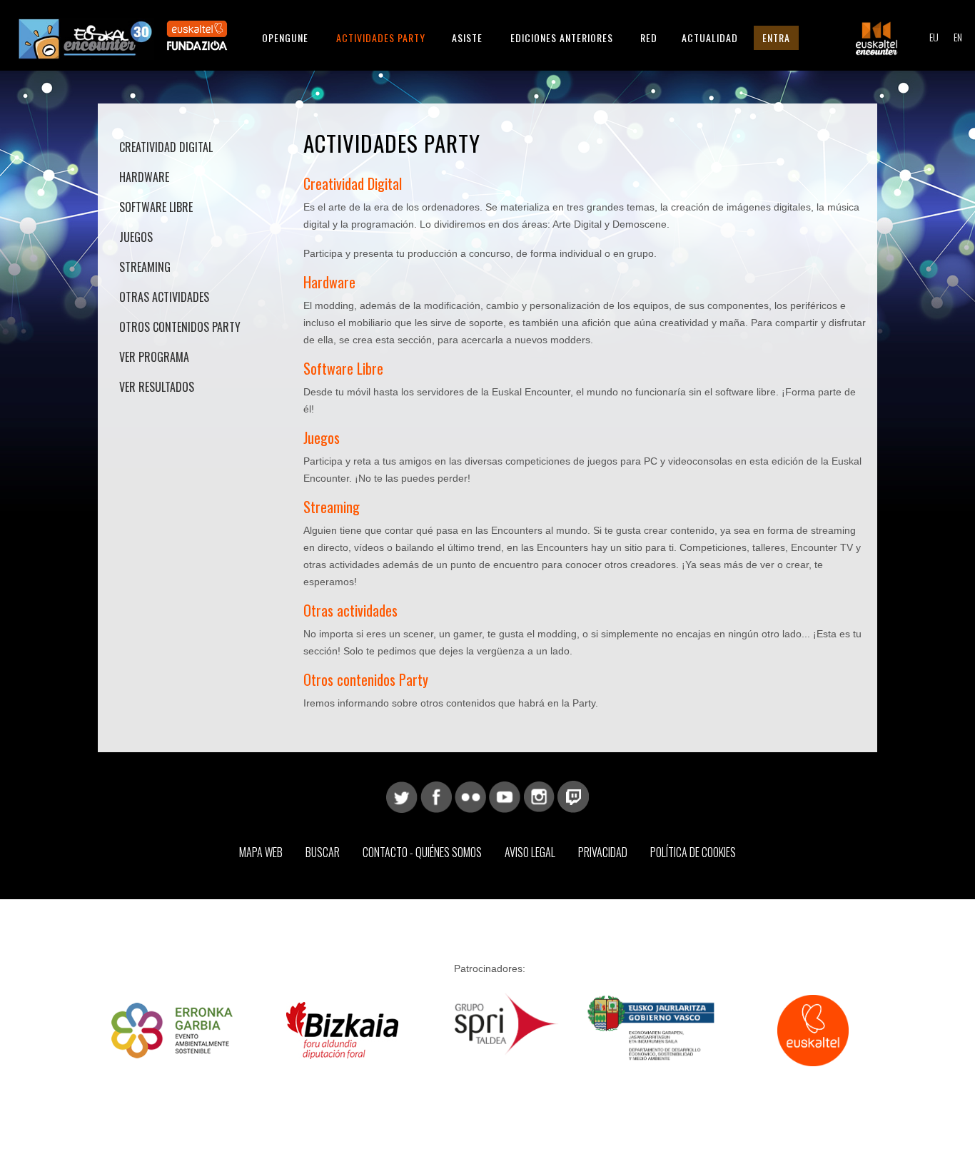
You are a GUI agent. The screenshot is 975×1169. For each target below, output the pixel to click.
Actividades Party (380, 37)
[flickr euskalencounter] (470, 795)
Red (648, 37)
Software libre (156, 207)
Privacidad (602, 852)
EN (958, 36)
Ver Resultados (156, 386)
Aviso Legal (530, 852)
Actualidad (710, 37)
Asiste (467, 37)
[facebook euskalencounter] (436, 795)
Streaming (145, 266)
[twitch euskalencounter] (573, 795)
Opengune (285, 37)
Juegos (136, 237)
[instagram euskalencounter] (539, 795)
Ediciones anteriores (561, 37)
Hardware (144, 177)
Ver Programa (154, 356)
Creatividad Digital (166, 147)
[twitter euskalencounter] (402, 795)
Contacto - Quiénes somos (422, 852)
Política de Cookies (693, 852)
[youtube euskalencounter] (504, 795)
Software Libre (343, 368)
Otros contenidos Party (180, 326)
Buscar (322, 852)
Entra (776, 37)
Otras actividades (164, 296)
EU (934, 36)
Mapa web (261, 852)
